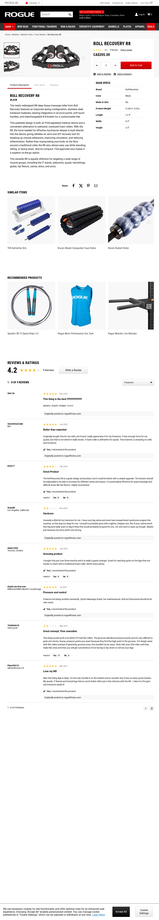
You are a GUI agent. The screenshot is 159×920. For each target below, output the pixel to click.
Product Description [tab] (19, 85)
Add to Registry (124, 74)
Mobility (15, 35)
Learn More (98, 914)
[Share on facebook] (73, 186)
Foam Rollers (39, 35)
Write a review (126, 50)
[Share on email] (96, 186)
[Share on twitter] (81, 186)
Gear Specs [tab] (39, 85)
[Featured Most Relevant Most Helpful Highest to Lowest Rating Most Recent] (138, 382)
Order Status (131, 3)
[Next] (152, 708)
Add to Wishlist (104, 74)
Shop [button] (8, 26)
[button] (70, 14)
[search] (56, 14)
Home (7, 35)
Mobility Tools (26, 35)
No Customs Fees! (90, 12)
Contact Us (117, 3)
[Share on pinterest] (88, 186)
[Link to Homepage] (19, 14)
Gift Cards (105, 3)
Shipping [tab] (54, 85)
